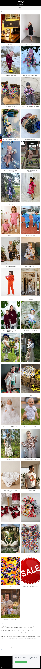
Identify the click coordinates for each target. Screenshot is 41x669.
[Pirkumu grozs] (1, 668)
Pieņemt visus (21, 662)
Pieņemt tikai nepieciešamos (21, 665)
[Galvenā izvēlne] (1, 1)
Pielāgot (30, 658)
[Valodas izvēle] (39, 1)
